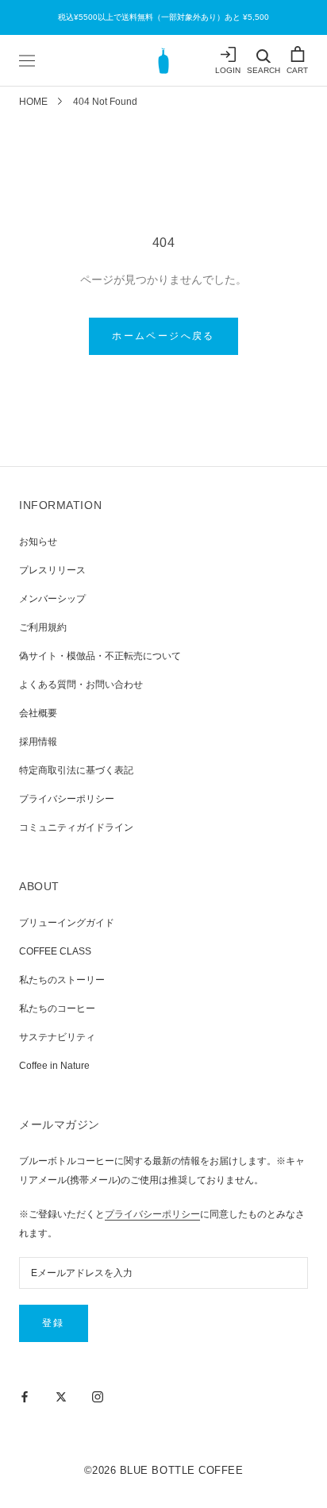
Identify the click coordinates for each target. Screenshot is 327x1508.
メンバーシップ (52, 598)
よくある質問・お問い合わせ (81, 684)
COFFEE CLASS (55, 951)
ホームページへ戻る (163, 335)
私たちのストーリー (62, 979)
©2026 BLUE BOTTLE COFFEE (163, 1470)
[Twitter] (61, 1396)
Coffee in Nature (54, 1065)
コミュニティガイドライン (76, 827)
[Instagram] (97, 1396)
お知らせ (38, 541)
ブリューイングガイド (66, 922)
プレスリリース (52, 570)
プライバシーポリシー (66, 798)
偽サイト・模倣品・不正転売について (100, 655)
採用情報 (38, 741)
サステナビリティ (57, 1037)
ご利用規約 (43, 627)
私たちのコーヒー (57, 1008)
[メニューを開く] (27, 60)
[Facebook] (24, 1396)
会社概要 (38, 713)
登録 (53, 1323)
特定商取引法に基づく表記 (76, 770)
